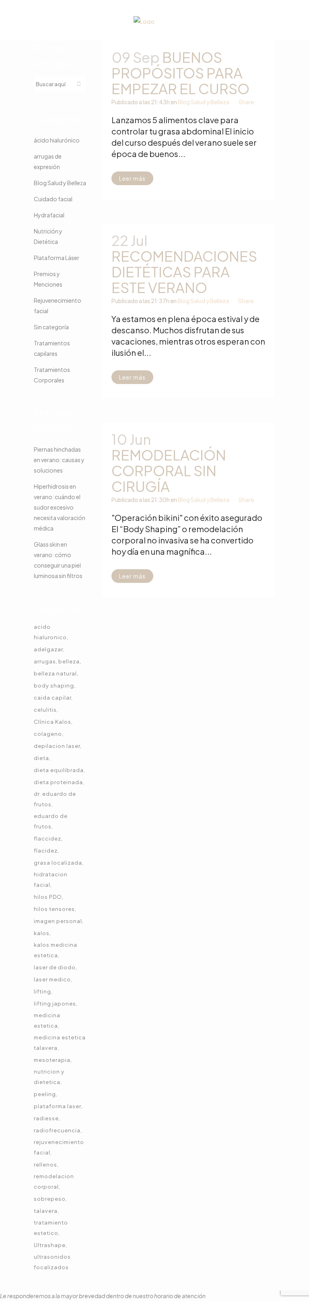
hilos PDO (48, 897)
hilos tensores (54, 909)
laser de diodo (55, 967)
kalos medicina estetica (55, 950)
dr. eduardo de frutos (55, 799)
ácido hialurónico (57, 140)
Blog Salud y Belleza (60, 182)
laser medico (52, 979)
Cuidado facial (53, 198)
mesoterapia (52, 1060)
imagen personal (58, 921)
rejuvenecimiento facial (59, 1147)
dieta (41, 758)
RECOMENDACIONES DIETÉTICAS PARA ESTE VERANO (184, 271)
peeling (45, 1094)
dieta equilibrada (59, 770)
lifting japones (55, 1003)
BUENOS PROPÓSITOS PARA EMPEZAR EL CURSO (180, 72)
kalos (41, 933)
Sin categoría (51, 326)
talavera (46, 1211)
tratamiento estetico (51, 1227)
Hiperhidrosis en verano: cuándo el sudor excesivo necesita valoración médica (59, 507)
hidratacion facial (51, 879)
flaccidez (47, 838)
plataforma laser (57, 1106)
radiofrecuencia (57, 1130)
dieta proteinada (58, 782)
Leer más (132, 178)
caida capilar (52, 697)
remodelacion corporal (54, 1181)
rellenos (45, 1164)
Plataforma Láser (56, 257)
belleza (69, 661)
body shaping (54, 685)
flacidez (46, 850)
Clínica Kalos (52, 722)
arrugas (45, 661)
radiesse (46, 1118)
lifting (42, 991)
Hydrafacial (49, 215)
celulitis (45, 709)
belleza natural (55, 673)
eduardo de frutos (51, 821)
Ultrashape (50, 1245)
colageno (48, 734)
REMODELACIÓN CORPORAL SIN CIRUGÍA (168, 470)
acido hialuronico (50, 632)
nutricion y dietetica (49, 1076)
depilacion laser (57, 746)
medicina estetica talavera (60, 1042)
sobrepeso (50, 1199)
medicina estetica (47, 1020)
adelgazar (48, 649)
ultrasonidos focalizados (52, 1262)
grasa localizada (58, 862)
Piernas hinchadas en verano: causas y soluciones (59, 460)
